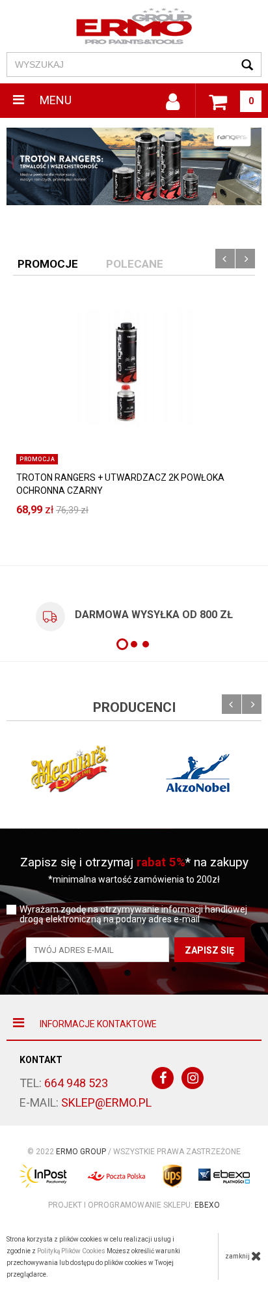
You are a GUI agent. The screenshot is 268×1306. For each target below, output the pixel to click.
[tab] (48, 263)
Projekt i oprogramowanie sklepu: (134, 1205)
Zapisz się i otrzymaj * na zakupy (134, 862)
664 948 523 (76, 1083)
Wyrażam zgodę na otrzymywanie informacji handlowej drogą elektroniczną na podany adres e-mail (133, 914)
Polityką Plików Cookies (71, 1251)
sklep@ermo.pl (106, 1102)
